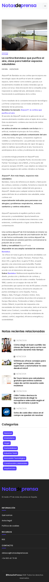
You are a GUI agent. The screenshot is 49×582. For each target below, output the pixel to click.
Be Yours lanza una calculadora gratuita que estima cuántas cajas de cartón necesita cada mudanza (29, 382)
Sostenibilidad (10, 448)
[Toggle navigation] (45, 6)
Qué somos (7, 515)
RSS (3, 539)
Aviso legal (7, 520)
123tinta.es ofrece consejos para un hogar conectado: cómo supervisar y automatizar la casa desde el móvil (30, 365)
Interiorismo (9, 438)
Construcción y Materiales (15, 463)
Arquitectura (9, 468)
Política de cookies (10, 526)
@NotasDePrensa (14, 575)
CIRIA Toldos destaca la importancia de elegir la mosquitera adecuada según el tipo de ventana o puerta (29, 399)
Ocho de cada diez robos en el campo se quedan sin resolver (28, 414)
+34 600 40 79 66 (9, 558)
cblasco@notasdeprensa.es (15, 553)
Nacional (8, 433)
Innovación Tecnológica (14, 458)
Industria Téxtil (10, 453)
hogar (5, 54)
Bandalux (6, 252)
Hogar (7, 443)
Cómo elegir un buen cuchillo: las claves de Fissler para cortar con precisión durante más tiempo (30, 347)
